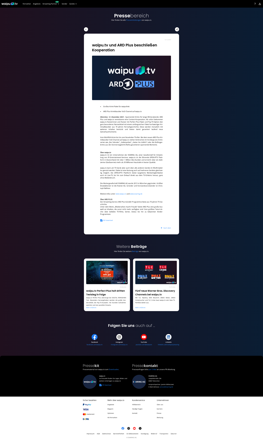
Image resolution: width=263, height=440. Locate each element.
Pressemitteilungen (133, 20)
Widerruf (154, 434)
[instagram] (128, 428)
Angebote (110, 405)
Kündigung (144, 434)
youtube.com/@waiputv (144, 345)
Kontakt (134, 413)
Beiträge (135, 251)
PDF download (108, 220)
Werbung (160, 417)
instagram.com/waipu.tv (119, 345)
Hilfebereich (136, 405)
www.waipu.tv (121, 194)
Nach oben (167, 228)
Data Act (173, 434)
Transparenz (164, 434)
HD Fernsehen (112, 417)
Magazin (110, 409)
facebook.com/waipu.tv (94, 345)
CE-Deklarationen (132, 434)
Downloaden (114, 369)
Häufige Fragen (137, 409)
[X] (140, 428)
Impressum (90, 434)
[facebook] (123, 428)
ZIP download (106, 385)
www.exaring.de (136, 194)
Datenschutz (106, 434)
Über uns (160, 405)
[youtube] (134, 428)
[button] (51, 4)
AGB (98, 434)
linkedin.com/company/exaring (168, 345)
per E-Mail (152, 369)
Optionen (110, 413)
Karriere (159, 409)
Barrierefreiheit (118, 434)
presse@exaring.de (166, 387)
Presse (159, 413)
